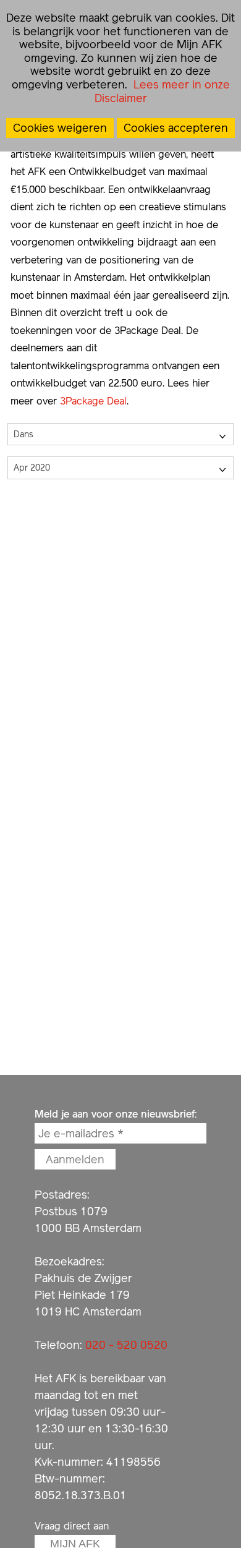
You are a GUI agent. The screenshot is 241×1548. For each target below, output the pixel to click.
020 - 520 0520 (126, 1344)
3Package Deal (93, 401)
